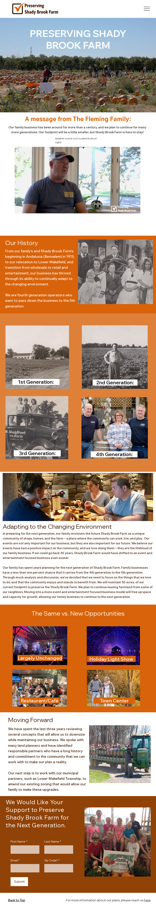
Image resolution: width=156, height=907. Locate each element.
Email (15, 860)
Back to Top (16, 900)
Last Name (52, 841)
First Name (19, 841)
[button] (133, 208)
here (147, 900)
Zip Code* (52, 860)
